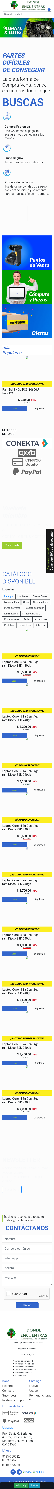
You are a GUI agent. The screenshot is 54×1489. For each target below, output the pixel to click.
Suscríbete (12, 1189)
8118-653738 (11, 1465)
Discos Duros (40, 596)
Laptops (8, 596)
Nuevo (33, 1386)
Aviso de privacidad (24, 1361)
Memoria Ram (11, 602)
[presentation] (3, 381)
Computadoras (40, 602)
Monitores (22, 596)
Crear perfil (12, 545)
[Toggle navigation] (4, 10)
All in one (41, 625)
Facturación (20, 1375)
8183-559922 (11, 1456)
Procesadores (11, 619)
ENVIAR (27, 1305)
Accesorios (41, 619)
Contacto (8, 1390)
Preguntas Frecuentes (27, 1348)
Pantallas (9, 625)
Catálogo (35, 1381)
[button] (4, 28)
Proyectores (25, 625)
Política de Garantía (23, 1372)
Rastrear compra (13, 1400)
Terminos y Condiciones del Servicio (27, 1343)
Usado (33, 1390)
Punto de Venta (12, 607)
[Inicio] (26, 5)
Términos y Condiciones (25, 1369)
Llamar (34, 1485)
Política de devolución (24, 1367)
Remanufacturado (40, 1397)
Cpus (26, 602)
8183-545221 (11, 1460)
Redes (27, 619)
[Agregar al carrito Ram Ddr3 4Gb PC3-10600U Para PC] (45, 391)
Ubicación (8, 1427)
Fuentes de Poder (34, 607)
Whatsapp (21, 1485)
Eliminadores (11, 613)
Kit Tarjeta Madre (31, 613)
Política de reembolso (24, 1364)
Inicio (5, 1381)
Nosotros (8, 1386)
